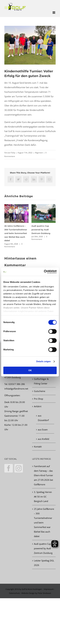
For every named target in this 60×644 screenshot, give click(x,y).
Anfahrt (37, 406)
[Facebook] (8, 468)
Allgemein (39, 152)
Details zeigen (43, 361)
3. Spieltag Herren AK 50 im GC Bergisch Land (43, 497)
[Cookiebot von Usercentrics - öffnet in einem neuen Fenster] (44, 272)
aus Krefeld (43, 438)
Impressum (49, 589)
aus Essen (43, 429)
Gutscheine (39, 391)
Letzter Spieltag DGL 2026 (44, 563)
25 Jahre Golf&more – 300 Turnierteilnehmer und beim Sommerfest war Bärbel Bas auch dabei (15, 233)
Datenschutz (14, 593)
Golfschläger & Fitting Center (41, 381)
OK (30, 370)
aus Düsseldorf (43, 418)
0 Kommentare (13, 245)
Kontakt (38, 446)
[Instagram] (18, 468)
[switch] (52, 331)
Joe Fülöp (11, 152)
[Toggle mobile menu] (54, 12)
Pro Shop (38, 398)
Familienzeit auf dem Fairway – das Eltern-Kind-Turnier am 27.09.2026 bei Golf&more (43, 475)
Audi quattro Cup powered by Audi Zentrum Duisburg (40, 229)
